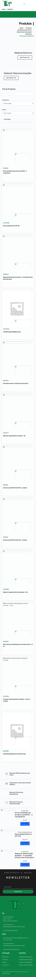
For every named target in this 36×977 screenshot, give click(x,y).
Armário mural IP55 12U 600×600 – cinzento (15, 540)
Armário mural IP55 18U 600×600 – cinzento (15, 488)
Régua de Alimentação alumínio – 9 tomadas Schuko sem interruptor (24, 855)
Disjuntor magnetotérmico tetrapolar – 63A (15, 592)
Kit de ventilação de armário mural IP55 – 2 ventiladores (23, 815)
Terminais (28, 34)
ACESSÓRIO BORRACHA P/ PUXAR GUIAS (14, 754)
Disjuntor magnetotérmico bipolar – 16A (14, 436)
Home (21, 28)
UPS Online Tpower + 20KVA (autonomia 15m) (15, 383)
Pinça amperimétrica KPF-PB (11, 226)
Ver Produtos (25, 57)
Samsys (13, 973)
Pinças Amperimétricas (25, 832)
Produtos (29, 28)
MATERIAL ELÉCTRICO (25, 30)
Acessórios (24, 811)
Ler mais (25, 823)
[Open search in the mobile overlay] (24, 4)
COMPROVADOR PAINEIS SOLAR (12, 332)
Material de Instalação (24, 32)
